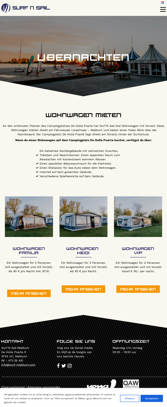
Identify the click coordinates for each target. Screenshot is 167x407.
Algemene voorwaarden (43, 387)
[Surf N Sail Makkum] (25, 10)
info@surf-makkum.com (18, 364)
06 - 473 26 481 (12, 360)
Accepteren (151, 398)
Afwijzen (130, 398)
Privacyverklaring (13, 387)
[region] (83, 397)
